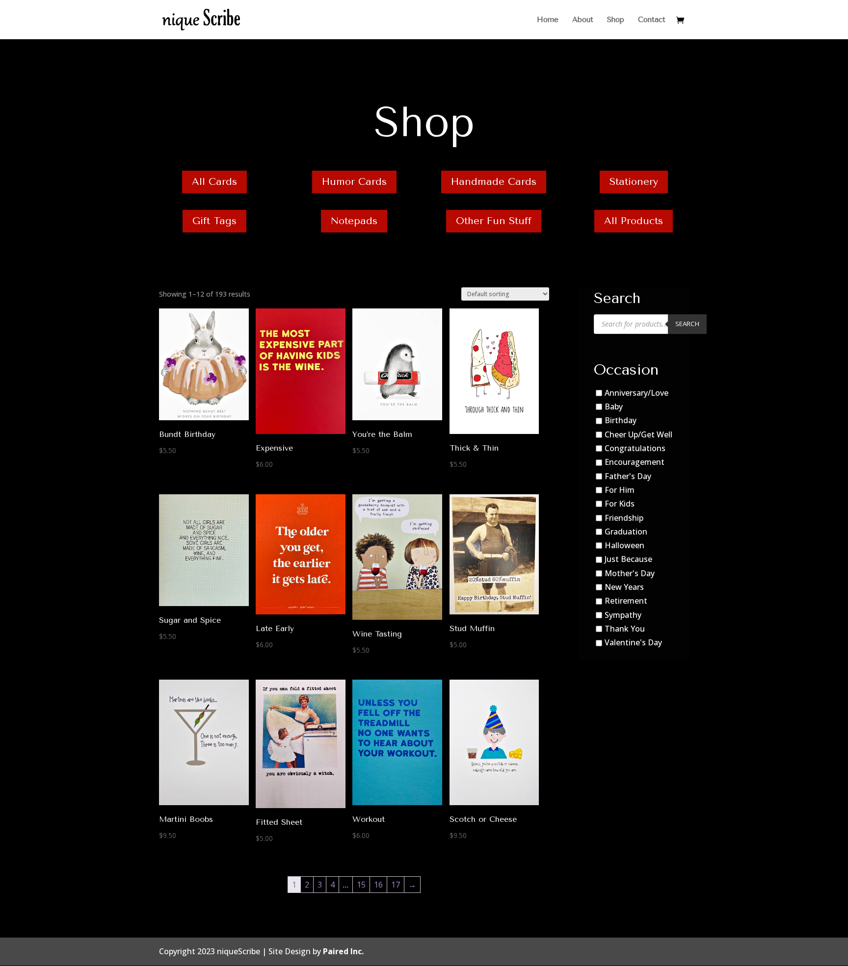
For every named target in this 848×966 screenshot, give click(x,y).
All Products (633, 221)
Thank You (625, 628)
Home (547, 20)
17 (395, 884)
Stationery (634, 181)
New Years (624, 587)
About (582, 20)
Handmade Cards (493, 181)
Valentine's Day (633, 642)
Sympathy (623, 615)
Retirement (626, 601)
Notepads (354, 221)
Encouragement (634, 462)
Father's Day (628, 476)
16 (378, 884)
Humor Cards (354, 181)
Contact (651, 20)
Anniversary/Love (636, 392)
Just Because (628, 559)
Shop (615, 20)
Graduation (626, 531)
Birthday (620, 420)
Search (687, 323)
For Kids (620, 503)
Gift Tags (214, 221)
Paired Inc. (343, 951)
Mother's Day (630, 573)
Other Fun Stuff (493, 221)
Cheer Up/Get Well (638, 434)
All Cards (214, 181)
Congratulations (635, 448)
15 (361, 884)
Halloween (624, 545)
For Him (620, 489)
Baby (614, 406)
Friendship (624, 517)
